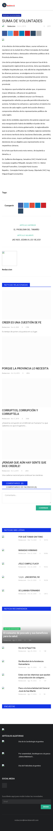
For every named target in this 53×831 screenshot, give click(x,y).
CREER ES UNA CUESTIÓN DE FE (21, 322)
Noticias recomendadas (11, 15)
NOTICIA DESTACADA (11, 629)
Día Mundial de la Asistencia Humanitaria (30, 662)
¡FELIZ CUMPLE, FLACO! (28, 564)
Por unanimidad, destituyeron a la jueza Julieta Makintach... (34, 755)
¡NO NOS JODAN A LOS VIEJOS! (26, 240)
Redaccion (11, 26)
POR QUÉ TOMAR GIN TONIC (30, 537)
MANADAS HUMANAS (27, 550)
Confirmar (43, 508)
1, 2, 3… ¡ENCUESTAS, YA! (29, 577)
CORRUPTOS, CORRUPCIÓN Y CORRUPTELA (20, 412)
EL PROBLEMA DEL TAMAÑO (26, 229)
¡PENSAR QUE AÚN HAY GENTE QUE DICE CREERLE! (24, 464)
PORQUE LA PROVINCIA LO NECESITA (25, 368)
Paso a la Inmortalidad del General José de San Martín (33, 689)
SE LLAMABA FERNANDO (29, 590)
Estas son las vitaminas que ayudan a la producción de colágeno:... (34, 676)
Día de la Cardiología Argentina (30, 742)
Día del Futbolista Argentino (29, 766)
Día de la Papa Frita (26, 648)
